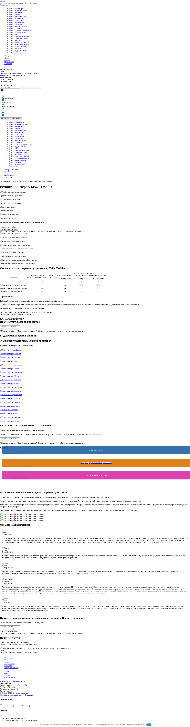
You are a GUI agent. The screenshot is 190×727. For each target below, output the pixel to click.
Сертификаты (9, 677)
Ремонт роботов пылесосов (19, 44)
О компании (9, 62)
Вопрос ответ (9, 664)
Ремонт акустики (15, 28)
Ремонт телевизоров (16, 9)
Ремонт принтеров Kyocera (10, 376)
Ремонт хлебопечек (16, 20)
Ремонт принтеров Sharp (9, 361)
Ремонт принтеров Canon (9, 383)
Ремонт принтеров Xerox (9, 421)
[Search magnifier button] (2, 90)
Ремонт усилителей (16, 24)
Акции (7, 60)
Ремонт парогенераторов (18, 11)
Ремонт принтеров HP (8, 413)
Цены (6, 58)
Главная (3, 181)
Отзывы (7, 660)
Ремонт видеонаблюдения (18, 32)
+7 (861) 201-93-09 (7, 75)
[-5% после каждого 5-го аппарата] (95, 482)
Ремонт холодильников (17, 46)
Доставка (7, 675)
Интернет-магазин (11, 56)
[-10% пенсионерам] (95, 457)
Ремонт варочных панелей (19, 42)
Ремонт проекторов (16, 13)
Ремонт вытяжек (15, 48)
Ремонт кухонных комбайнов (20, 30)
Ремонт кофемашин (16, 14)
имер (2, 1)
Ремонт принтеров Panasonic (10, 354)
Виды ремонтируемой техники (11, 118)
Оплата (7, 673)
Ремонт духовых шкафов (18, 50)
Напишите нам (19, 75)
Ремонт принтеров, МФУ (18, 26)
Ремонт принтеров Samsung (10, 391)
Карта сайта (29, 695)
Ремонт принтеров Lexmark (10, 398)
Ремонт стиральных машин (19, 36)
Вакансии (8, 666)
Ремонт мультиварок (16, 22)
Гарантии (8, 671)
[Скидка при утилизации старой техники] (95, 470)
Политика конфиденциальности (12, 695)
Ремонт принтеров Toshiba (10, 369)
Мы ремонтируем (6, 5)
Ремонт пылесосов (16, 18)
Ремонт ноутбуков (15, 40)
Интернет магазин (11, 668)
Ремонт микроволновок (18, 16)
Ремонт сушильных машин (19, 38)
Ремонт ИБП (13, 52)
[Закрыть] (1, 704)
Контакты (8, 64)
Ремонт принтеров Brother (10, 406)
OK (149, 724)
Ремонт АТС (13, 34)
